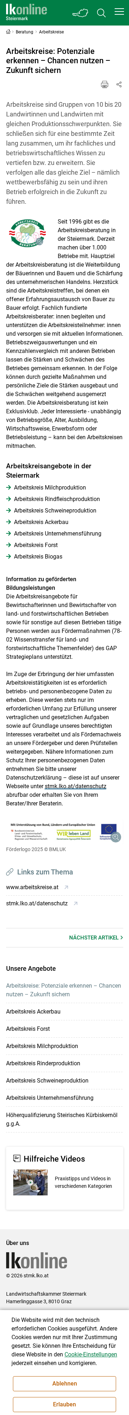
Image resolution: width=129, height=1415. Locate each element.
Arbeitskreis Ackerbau (33, 1011)
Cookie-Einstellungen (90, 1354)
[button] (119, 11)
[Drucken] (104, 84)
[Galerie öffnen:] (26, 233)
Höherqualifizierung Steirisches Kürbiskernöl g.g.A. (62, 1119)
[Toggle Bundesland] (81, 12)
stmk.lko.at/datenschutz (75, 786)
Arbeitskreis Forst (28, 1028)
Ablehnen (64, 1383)
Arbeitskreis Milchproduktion (42, 1046)
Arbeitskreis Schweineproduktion (47, 1080)
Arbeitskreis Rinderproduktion (43, 1063)
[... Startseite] (26, 13)
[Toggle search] (101, 12)
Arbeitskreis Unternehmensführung (50, 1097)
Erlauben (64, 1404)
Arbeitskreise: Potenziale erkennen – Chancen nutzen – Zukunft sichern (63, 990)
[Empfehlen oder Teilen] (119, 84)
